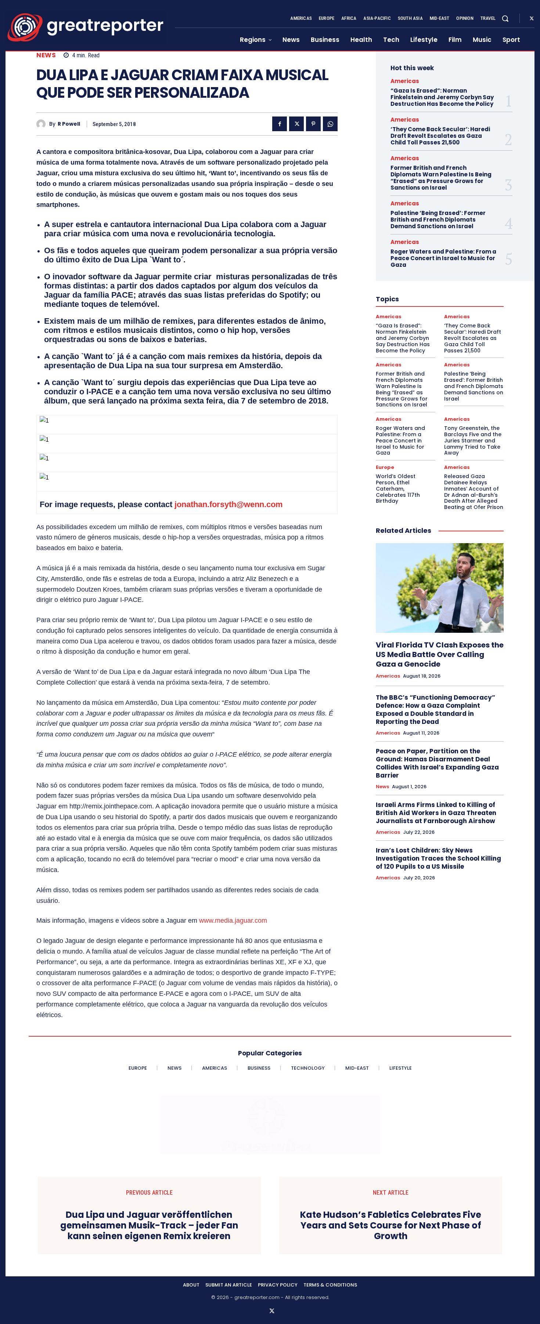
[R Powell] (42, 124)
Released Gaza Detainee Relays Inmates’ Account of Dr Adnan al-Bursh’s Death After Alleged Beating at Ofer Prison (473, 492)
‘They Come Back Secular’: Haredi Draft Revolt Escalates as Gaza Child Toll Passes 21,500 (440, 135)
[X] (531, 18)
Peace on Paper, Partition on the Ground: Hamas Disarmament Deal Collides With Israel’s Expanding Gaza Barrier (437, 763)
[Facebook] (279, 123)
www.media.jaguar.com (233, 920)
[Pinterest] (313, 123)
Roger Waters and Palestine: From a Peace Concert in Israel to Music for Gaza (443, 258)
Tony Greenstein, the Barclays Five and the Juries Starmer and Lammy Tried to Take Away (472, 440)
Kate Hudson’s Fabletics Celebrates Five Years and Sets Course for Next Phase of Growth (390, 1225)
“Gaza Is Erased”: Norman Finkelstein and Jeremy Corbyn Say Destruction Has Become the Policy (442, 97)
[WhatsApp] (330, 123)
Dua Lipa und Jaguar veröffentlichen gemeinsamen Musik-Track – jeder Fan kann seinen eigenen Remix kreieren (149, 1225)
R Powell (69, 124)
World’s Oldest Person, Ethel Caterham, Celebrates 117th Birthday (398, 489)
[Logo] (85, 27)
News (46, 55)
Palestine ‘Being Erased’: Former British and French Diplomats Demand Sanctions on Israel (438, 219)
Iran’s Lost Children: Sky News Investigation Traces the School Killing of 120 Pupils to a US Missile (438, 858)
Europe (385, 467)
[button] (505, 18)
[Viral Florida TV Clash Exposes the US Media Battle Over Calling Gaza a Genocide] (440, 588)
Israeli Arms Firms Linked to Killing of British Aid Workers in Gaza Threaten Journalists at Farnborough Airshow (436, 812)
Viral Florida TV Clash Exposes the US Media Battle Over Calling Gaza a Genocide (440, 654)
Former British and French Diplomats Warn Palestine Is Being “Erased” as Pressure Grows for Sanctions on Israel (441, 177)
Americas (404, 81)
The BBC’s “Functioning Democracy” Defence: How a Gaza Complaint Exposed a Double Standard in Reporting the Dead (435, 709)
